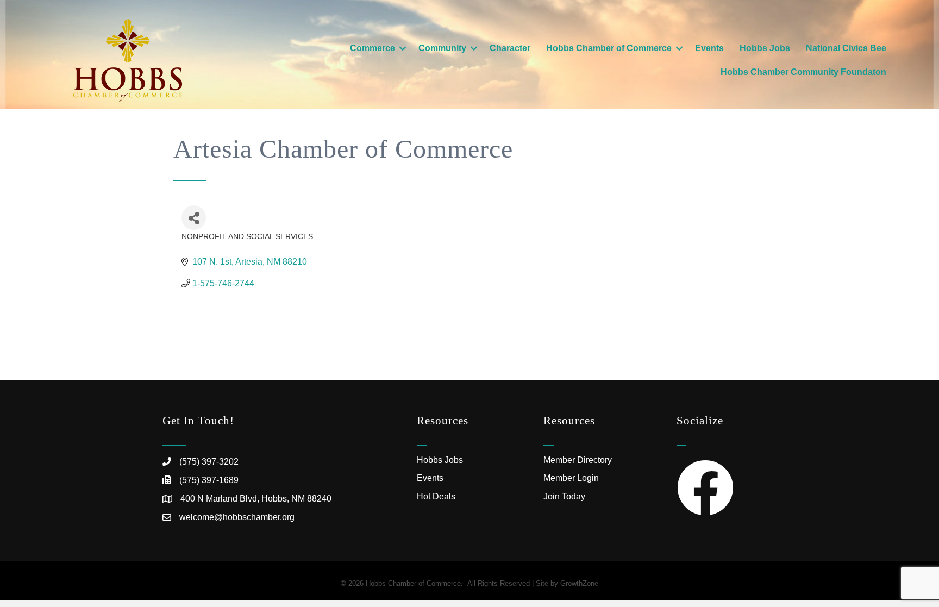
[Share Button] (193, 217)
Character (510, 48)
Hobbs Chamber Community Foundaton (803, 72)
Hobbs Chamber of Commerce (609, 48)
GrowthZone (579, 583)
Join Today (564, 496)
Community (442, 48)
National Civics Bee (846, 48)
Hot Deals (436, 496)
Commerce (372, 48)
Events (709, 48)
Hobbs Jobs (765, 48)
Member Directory (577, 460)
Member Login (571, 478)
